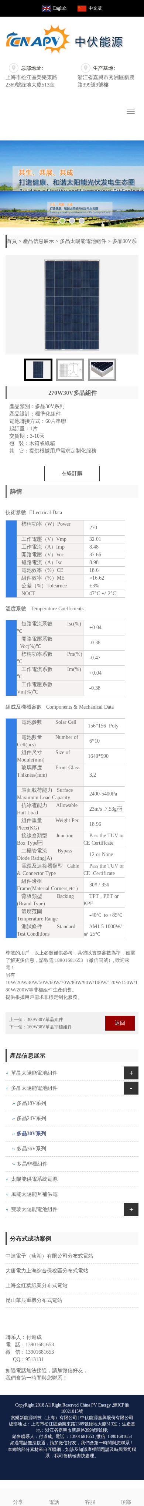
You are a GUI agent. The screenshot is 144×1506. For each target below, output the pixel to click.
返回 (120, 1023)
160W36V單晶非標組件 (49, 1027)
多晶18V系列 (31, 1103)
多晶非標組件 (32, 1164)
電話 (54, 1502)
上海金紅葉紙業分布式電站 (37, 1285)
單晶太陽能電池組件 (34, 1073)
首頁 (12, 241)
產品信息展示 (38, 241)
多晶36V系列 (31, 1148)
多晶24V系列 (31, 1118)
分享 (18, 1502)
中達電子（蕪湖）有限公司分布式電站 (49, 1256)
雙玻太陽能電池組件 (34, 1209)
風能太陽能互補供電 (34, 1194)
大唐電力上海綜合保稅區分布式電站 (47, 1270)
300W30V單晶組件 (45, 1019)
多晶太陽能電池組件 (83, 241)
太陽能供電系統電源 (34, 1179)
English (59, 8)
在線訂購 (72, 473)
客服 (90, 1502)
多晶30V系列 (31, 1133)
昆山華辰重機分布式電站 (34, 1300)
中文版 (95, 8)
